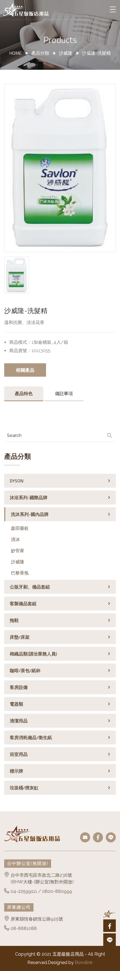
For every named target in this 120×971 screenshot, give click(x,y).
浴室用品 (19, 754)
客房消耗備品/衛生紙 (31, 737)
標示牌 (16, 771)
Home (15, 53)
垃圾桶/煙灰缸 (24, 787)
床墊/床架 (20, 637)
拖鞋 (14, 620)
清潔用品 (19, 720)
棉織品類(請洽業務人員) (33, 653)
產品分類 (40, 53)
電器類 (16, 704)
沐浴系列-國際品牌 (28, 497)
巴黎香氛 (20, 572)
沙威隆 (65, 53)
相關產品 (25, 370)
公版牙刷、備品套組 (30, 586)
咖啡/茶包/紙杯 (25, 670)
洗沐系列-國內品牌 (30, 514)
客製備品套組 (23, 603)
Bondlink (84, 962)
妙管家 (17, 550)
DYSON (16, 480)
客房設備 (19, 687)
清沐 (15, 539)
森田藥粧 (20, 528)
